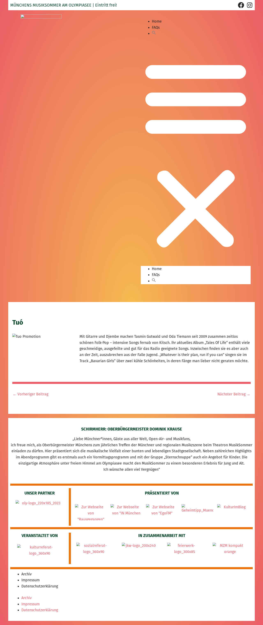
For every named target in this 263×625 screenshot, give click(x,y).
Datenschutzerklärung (39, 586)
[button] (154, 33)
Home (157, 21)
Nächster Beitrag (233, 394)
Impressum (30, 580)
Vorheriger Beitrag (30, 394)
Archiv (26, 574)
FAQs (156, 27)
